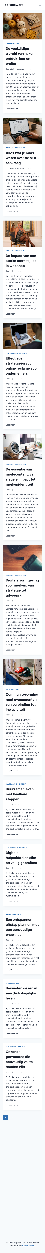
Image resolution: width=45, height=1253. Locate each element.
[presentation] (22, 26)
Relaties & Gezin (13, 689)
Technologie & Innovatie (16, 353)
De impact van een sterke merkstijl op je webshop (21, 261)
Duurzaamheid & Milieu (16, 784)
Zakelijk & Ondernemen (16, 148)
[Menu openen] (40, 5)
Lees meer (12, 109)
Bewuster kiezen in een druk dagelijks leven (21, 993)
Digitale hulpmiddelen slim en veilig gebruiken (21, 858)
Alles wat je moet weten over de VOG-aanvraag (22, 158)
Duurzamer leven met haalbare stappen (20, 794)
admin (12, 69)
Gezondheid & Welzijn (15, 1047)
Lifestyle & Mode (13, 43)
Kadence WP (28, 1246)
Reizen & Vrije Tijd (13, 914)
